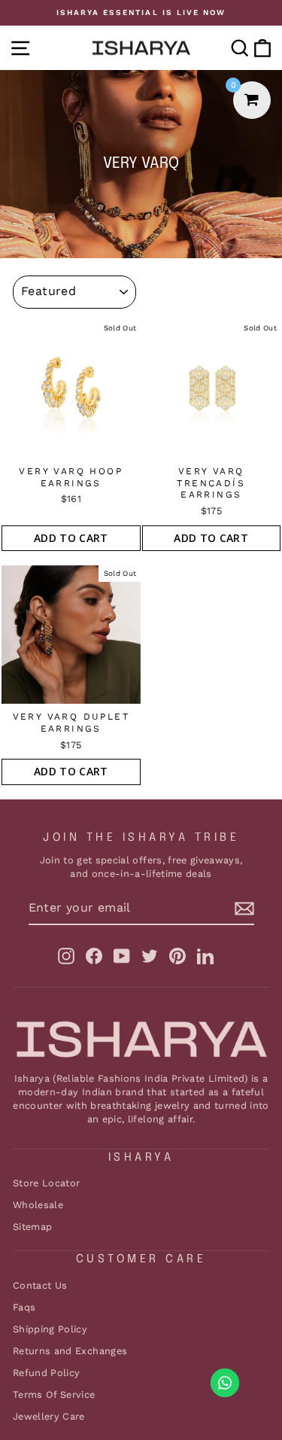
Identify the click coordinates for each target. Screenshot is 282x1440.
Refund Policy (46, 1372)
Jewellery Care (49, 1416)
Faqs (24, 1307)
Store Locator (46, 1183)
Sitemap (32, 1226)
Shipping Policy (50, 1329)
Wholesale (38, 1204)
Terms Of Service (54, 1394)
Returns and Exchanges (70, 1350)
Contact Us (40, 1285)
